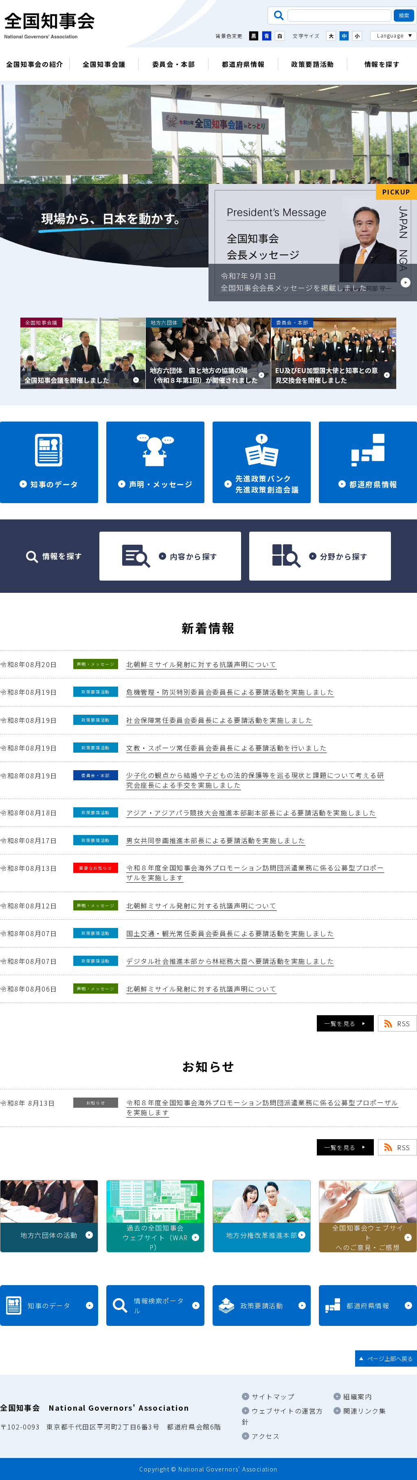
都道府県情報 (243, 64)
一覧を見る (340, 1023)
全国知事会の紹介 (35, 64)
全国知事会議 (104, 64)
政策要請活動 (312, 64)
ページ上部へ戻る (390, 1358)
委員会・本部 (173, 64)
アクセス (266, 1436)
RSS (403, 1023)
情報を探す (382, 64)
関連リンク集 (364, 1411)
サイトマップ (273, 1396)
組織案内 (357, 1396)
